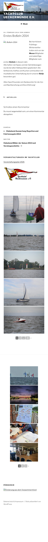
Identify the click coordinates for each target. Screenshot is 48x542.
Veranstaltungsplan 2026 (13, 162)
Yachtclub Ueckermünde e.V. (19, 15)
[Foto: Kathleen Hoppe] (24, 209)
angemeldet (17, 111)
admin (27, 32)
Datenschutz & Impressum (13, 501)
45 (27, 338)
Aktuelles (12, 97)
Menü (25, 24)
